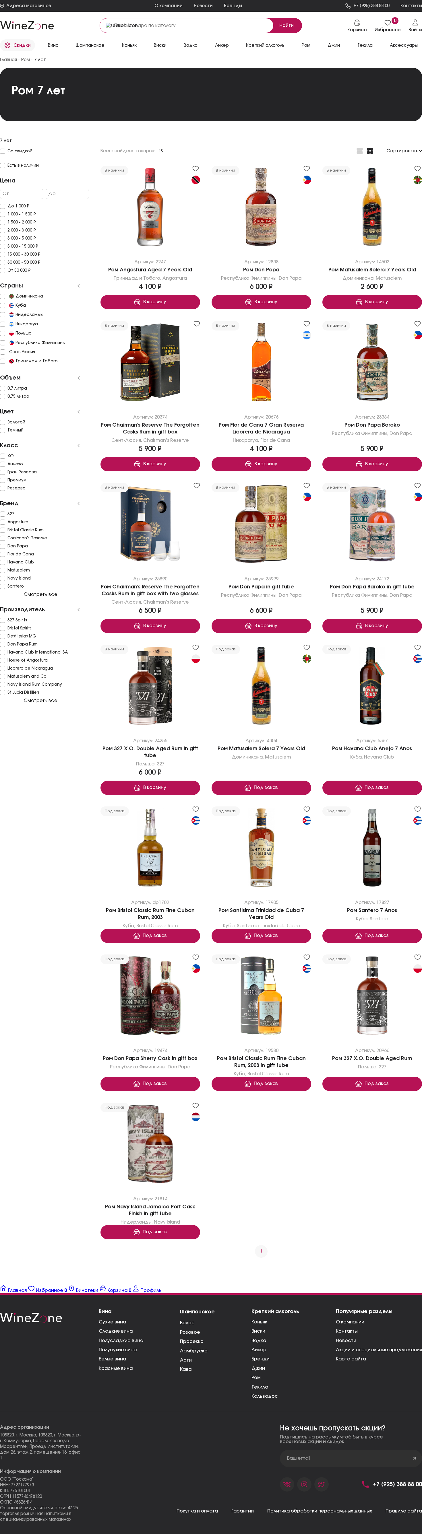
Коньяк (129, 45)
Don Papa (290, 278)
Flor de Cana (275, 440)
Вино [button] (53, 45)
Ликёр (258, 1350)
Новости (203, 6)
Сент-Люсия (126, 440)
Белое (187, 1323)
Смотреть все (40, 594)
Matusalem (389, 278)
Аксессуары (404, 45)
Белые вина (112, 1359)
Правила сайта (404, 1511)
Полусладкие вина (121, 1340)
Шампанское (90, 45)
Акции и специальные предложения (379, 1350)
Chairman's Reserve (166, 440)
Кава (185, 1369)
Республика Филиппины (248, 278)
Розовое (190, 1332)
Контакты (347, 1331)
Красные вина (116, 1368)
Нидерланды (136, 1222)
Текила (259, 1387)
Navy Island (167, 1222)
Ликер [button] (222, 45)
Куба (356, 757)
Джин (334, 45)
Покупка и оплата (197, 1511)
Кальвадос (264, 1396)
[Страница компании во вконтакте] (287, 1484)
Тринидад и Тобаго (137, 278)
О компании (168, 6)
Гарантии (242, 1511)
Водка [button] (191, 45)
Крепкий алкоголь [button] (265, 45)
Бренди (260, 1359)
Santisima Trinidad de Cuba (268, 925)
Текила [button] (365, 45)
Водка (258, 1340)
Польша (145, 764)
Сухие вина (112, 1322)
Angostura (174, 278)
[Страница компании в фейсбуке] (304, 1484)
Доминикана (358, 278)
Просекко (192, 1341)
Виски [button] (160, 45)
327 (160, 764)
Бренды (233, 6)
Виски (258, 1331)
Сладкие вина (116, 1331)
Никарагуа (245, 440)
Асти (186, 1360)
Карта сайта (351, 1359)
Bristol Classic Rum (157, 925)
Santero (379, 919)
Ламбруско (194, 1351)
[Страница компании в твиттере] (321, 1484)
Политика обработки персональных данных (319, 1511)
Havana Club (379, 757)
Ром (306, 45)
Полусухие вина (118, 1350)
